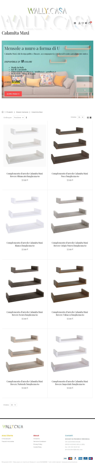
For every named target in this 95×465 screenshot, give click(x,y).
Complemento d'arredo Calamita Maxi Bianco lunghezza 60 (24, 244)
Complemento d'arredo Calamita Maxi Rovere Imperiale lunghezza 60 (70, 383)
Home (3, 112)
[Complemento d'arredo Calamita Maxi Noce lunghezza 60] (70, 145)
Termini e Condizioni (39, 441)
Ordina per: (7, 117)
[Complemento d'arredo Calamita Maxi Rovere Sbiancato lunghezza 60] (24, 145)
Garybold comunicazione (69, 462)
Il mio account (6, 439)
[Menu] (75, 23)
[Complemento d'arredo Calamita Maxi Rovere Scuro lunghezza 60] (24, 284)
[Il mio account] (80, 23)
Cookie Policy (37, 447)
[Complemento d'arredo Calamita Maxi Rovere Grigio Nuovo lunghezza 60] (70, 214)
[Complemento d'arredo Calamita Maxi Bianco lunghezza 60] (24, 214)
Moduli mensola (22, 112)
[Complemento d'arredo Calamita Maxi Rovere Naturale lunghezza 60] (24, 353)
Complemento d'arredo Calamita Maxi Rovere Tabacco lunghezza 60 (70, 313)
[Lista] (90, 118)
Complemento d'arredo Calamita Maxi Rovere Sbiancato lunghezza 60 (24, 175)
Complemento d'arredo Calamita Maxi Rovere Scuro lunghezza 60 (24, 313)
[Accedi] (86, 23)
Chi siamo (36, 439)
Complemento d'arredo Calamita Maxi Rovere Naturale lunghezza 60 (24, 383)
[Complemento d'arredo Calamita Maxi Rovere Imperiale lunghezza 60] (70, 353)
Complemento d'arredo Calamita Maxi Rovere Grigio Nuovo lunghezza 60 (70, 244)
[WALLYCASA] (47, 11)
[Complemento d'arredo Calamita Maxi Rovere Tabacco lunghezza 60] (70, 284)
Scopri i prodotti (13, 94)
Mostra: (73, 117)
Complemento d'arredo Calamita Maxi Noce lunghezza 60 (70, 175)
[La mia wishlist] (83, 23)
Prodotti (9, 112)
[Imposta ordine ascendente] (26, 117)
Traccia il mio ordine (8, 441)
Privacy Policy (37, 444)
